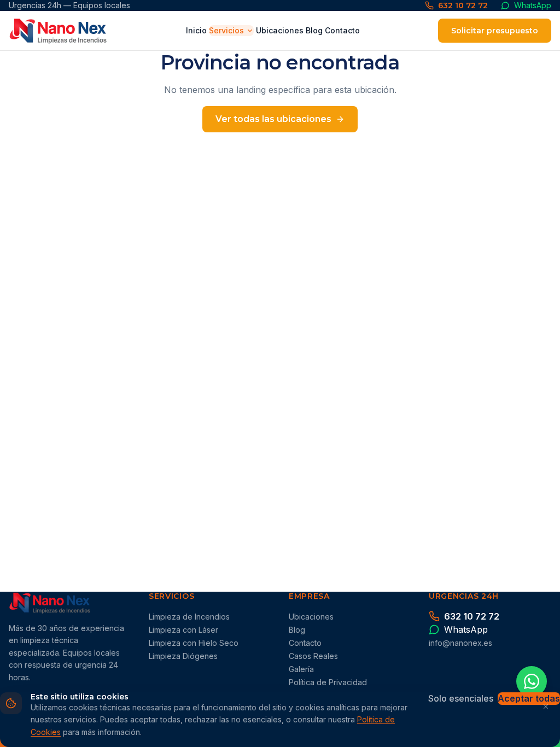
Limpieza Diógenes (183, 656)
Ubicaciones (280, 30)
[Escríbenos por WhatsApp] (531, 681)
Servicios (226, 30)
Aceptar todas (529, 698)
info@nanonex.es (460, 642)
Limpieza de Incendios (189, 616)
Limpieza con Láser (183, 629)
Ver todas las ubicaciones (273, 119)
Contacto (342, 30)
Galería (301, 669)
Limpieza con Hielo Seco (193, 642)
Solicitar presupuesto (494, 31)
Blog (314, 30)
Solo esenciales (460, 698)
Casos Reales (313, 656)
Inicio (196, 30)
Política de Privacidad (328, 682)
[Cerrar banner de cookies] (545, 706)
